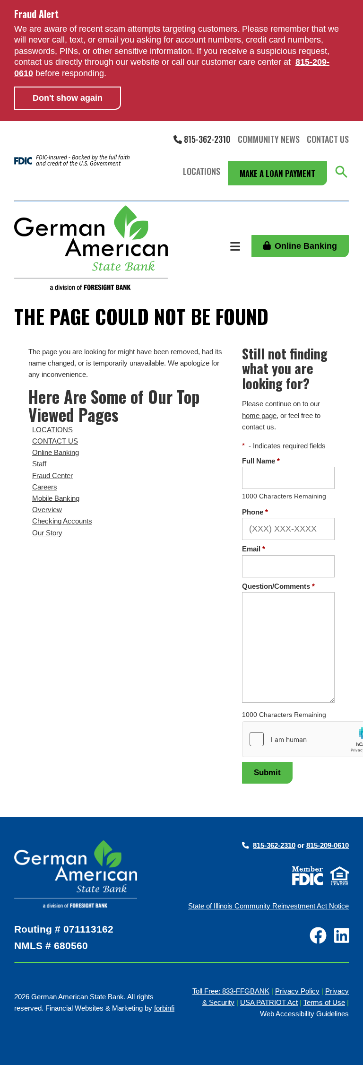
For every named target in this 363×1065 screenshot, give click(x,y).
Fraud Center (52, 476)
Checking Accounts (62, 521)
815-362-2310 (206, 139)
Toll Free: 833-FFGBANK (230, 991)
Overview (47, 510)
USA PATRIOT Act (269, 1002)
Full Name (261, 461)
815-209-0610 (327, 845)
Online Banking (306, 246)
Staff (39, 464)
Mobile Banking (55, 498)
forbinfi (164, 1008)
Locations (201, 171)
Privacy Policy (297, 991)
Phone (255, 512)
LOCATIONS (52, 430)
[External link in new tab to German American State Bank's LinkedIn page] (341, 936)
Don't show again (68, 98)
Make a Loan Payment (277, 173)
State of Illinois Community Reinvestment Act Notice (268, 906)
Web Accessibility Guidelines (304, 1014)
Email (253, 549)
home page (259, 415)
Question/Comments (278, 586)
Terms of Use (324, 1002)
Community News (269, 139)
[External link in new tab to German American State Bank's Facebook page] (318, 936)
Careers (44, 487)
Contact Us (328, 139)
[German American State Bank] (91, 247)
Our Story (47, 533)
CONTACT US (55, 441)
